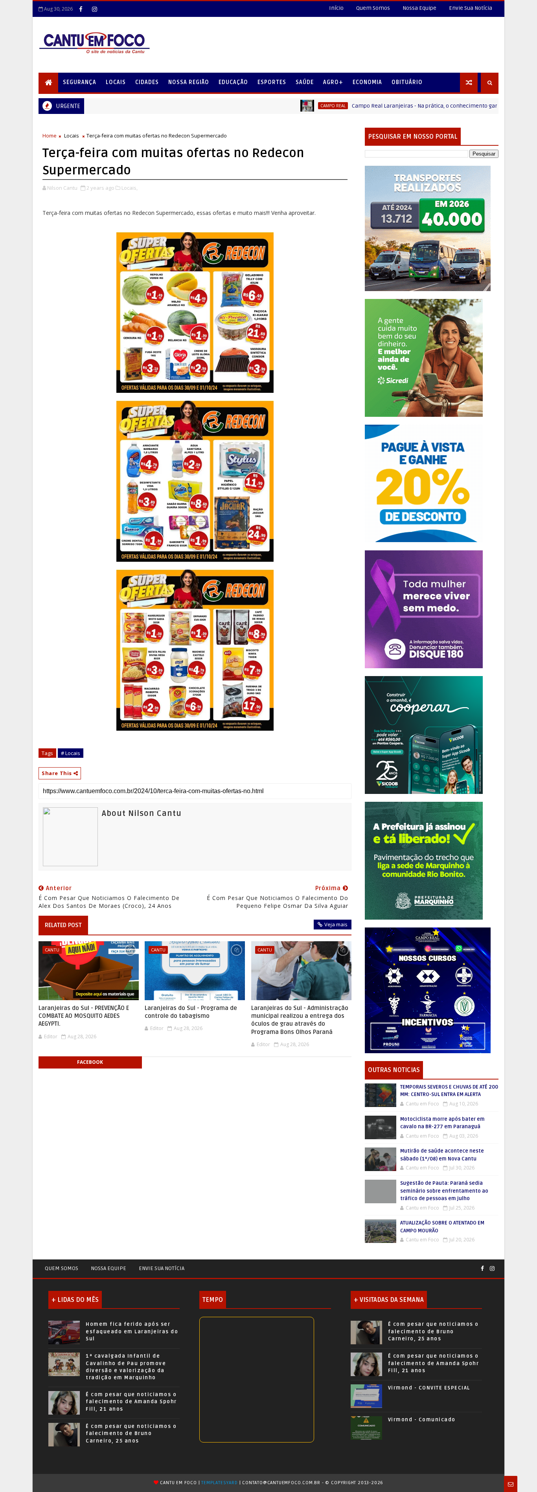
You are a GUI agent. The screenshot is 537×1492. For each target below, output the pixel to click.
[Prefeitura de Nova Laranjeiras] (424, 483)
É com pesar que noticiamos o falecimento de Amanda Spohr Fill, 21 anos (131, 1401)
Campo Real (282, 105)
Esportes (271, 82)
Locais (116, 82)
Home (49, 135)
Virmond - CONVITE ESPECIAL (429, 1388)
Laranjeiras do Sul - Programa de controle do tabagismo (191, 1011)
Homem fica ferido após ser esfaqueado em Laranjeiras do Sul (132, 1331)
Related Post (63, 925)
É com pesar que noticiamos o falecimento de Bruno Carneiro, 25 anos (131, 1433)
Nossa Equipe (419, 8)
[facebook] (80, 9)
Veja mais (336, 924)
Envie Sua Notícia (470, 8)
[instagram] (94, 9)
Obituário (407, 82)
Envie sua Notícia (161, 1268)
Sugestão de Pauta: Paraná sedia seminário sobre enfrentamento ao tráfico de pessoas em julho (444, 1191)
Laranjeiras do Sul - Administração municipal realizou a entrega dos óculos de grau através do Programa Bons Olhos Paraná (299, 1020)
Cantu (52, 950)
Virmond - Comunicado (422, 1420)
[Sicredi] (424, 357)
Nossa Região (188, 82)
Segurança (79, 82)
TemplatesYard (219, 1483)
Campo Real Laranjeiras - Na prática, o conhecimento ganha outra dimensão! (400, 106)
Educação (233, 82)
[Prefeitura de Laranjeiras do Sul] (428, 228)
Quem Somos (373, 8)
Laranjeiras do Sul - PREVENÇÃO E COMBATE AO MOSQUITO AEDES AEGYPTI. (84, 1016)
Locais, (129, 187)
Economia (367, 82)
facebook (90, 1062)
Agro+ (333, 82)
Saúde (305, 82)
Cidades (147, 82)
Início (336, 8)
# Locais (70, 753)
